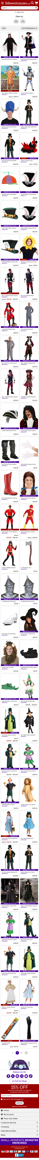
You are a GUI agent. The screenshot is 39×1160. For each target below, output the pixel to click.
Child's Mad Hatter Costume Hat (9, 228)
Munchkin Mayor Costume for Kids (9, 771)
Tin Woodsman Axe (26, 567)
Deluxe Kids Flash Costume (28, 531)
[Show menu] (2, 3)
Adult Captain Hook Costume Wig (28, 430)
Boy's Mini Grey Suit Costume (9, 363)
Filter (4, 28)
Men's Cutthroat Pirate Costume (10, 295)
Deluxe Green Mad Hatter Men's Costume (29, 126)
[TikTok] (30, 1076)
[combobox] (17, 8)
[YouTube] (26, 1076)
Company (5, 1127)
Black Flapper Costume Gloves (29, 1043)
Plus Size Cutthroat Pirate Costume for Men (27, 295)
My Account (9, 1114)
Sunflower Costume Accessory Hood (28, 261)
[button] (36, 3)
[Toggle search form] (32, 3)
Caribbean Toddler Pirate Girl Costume (28, 396)
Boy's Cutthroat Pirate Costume (10, 396)
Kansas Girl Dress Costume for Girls (9, 838)
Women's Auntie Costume (8, 1007)
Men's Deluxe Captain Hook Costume (28, 363)
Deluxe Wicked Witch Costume (29, 905)
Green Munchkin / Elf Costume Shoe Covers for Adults (10, 701)
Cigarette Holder (6, 1043)
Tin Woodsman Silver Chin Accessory (27, 601)
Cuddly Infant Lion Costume (28, 804)
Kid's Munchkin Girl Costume (28, 771)
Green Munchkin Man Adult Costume (9, 973)
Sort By (28, 28)
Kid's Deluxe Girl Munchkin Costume (28, 701)
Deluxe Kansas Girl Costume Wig (28, 498)
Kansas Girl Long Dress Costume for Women (27, 1007)
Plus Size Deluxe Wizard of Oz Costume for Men (9, 872)
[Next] (26, 1053)
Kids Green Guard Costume (9, 735)
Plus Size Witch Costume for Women (9, 905)
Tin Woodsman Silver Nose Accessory (9, 601)
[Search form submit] (36, 8)
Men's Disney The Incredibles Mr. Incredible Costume (9, 531)
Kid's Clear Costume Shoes (9, 633)
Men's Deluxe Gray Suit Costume (27, 329)
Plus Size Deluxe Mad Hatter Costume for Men (9, 160)
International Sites (8, 1131)
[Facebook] (8, 1076)
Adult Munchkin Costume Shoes (29, 667)
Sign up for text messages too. (13, 1099)
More (3, 1135)
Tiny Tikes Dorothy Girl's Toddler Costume (27, 838)
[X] (13, 1076)
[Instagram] (22, 1076)
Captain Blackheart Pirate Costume (8, 329)
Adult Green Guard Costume (28, 973)
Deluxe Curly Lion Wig (7, 667)
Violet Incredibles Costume (9, 567)
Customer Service (8, 1123)
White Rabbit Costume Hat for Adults (28, 228)
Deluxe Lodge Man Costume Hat (9, 126)
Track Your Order (11, 1118)
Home (6, 1110)
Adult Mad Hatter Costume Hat (10, 261)
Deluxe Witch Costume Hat (28, 633)
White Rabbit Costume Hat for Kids (28, 194)
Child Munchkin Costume (8, 804)
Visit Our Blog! (20, 1081)
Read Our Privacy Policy (19, 1106)
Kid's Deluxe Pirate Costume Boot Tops (9, 464)
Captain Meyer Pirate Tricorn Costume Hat (9, 430)
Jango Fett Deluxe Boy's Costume (27, 93)
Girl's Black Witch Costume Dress (28, 735)
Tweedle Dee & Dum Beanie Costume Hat (9, 194)
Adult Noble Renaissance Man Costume (28, 59)
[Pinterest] (17, 1076)
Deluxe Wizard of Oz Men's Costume (28, 872)
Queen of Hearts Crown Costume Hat (27, 160)
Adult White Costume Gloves (28, 464)
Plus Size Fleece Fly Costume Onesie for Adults (9, 59)
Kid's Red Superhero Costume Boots (9, 498)
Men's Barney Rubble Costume (10, 93)
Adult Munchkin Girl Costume (9, 939)
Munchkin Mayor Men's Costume (27, 939)
